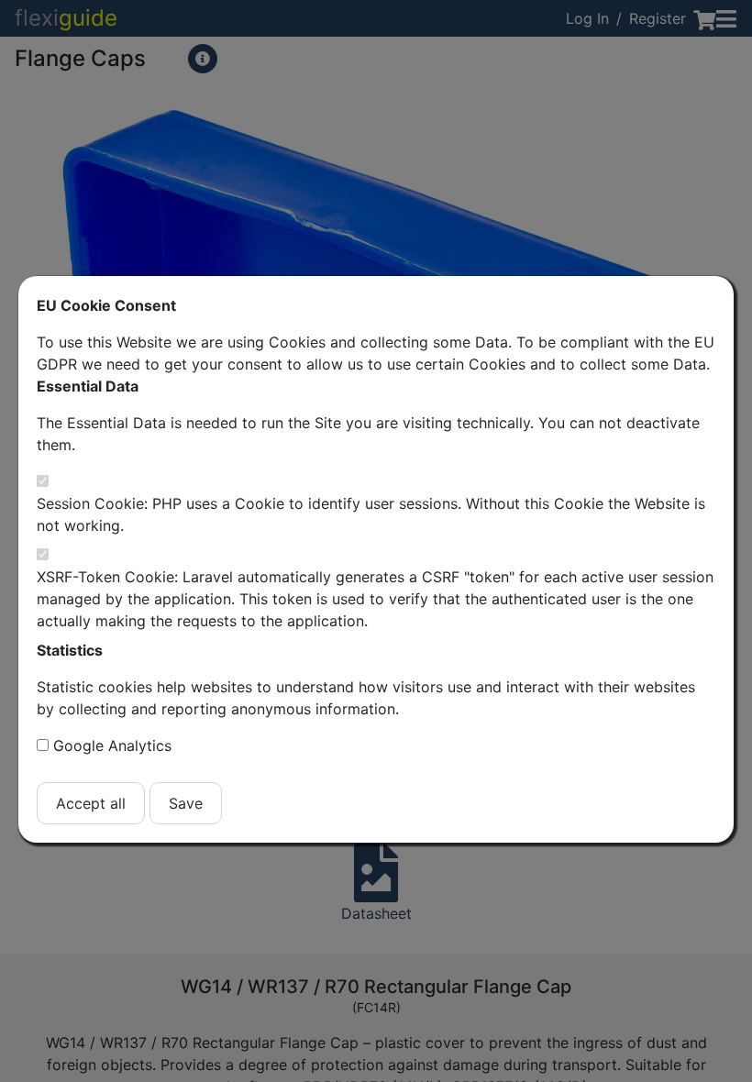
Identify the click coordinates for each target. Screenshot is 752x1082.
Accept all (91, 803)
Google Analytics (112, 745)
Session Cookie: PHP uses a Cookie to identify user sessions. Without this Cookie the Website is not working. (371, 514)
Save (186, 803)
